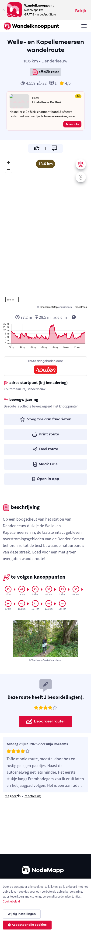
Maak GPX (48, 464)
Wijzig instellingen (22, 914)
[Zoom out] (8, 169)
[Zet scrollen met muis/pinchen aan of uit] (81, 177)
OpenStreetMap (49, 307)
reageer (11, 796)
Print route (49, 434)
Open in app (48, 478)
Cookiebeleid (11, 901)
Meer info (72, 124)
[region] (45, 233)
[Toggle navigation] (83, 26)
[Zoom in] (8, 162)
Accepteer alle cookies (29, 925)
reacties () (32, 796)
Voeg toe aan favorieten (49, 419)
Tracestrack (80, 307)
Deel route (48, 449)
